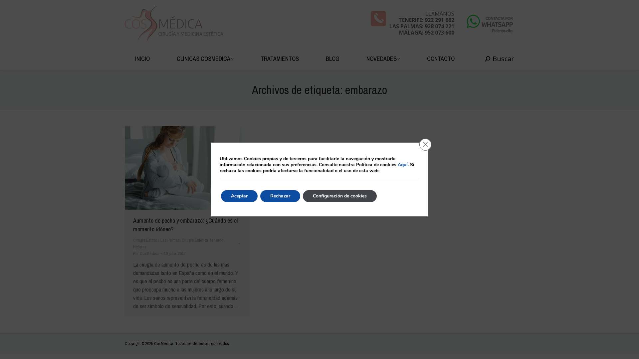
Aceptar (239, 196)
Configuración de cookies (340, 196)
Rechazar (280, 196)
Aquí (403, 165)
